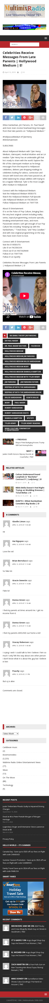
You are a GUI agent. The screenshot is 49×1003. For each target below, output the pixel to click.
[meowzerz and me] (6, 929)
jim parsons (10, 382)
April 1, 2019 (22, 482)
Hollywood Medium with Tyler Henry (22, 377)
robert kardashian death (17, 413)
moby (7, 402)
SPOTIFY (30, 418)
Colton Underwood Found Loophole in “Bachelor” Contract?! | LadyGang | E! (29, 477)
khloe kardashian (13, 397)
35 (36, 496)
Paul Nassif (20, 402)
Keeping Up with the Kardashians (20, 387)
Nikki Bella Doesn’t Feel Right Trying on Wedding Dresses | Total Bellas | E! (30, 490)
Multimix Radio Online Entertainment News (22, 762)
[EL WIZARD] (6, 956)
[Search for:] (24, 44)
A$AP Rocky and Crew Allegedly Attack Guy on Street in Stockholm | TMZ (28, 929)
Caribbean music (10, 747)
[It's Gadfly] (6, 944)
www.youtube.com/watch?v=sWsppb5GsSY (17, 429)
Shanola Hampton (13, 418)
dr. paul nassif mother (15, 346)
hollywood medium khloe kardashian (22, 361)
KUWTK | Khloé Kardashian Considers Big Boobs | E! (29, 502)
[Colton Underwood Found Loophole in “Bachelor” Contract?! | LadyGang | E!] (8, 476)
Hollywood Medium (14, 351)
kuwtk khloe (32, 397)
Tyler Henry (10, 423)
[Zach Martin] (6, 968)
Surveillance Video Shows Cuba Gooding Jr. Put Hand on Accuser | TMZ (27, 981)
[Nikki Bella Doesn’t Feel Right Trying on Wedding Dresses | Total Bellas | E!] (8, 489)
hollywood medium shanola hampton (23, 372)
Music (5, 770)
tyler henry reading (30, 423)
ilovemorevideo (9, 754)
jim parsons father (29, 382)
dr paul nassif (11, 341)
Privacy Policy (8, 839)
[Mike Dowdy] (6, 982)
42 (36, 507)
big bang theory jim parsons (23, 335)
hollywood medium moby (17, 366)
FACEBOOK (35, 346)
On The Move (9, 777)
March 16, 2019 (23, 496)
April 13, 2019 (10, 72)
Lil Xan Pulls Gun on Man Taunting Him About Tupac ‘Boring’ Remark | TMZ (28, 967)
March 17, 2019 (23, 507)
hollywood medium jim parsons (20, 356)
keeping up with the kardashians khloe (23, 392)
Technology (8, 785)
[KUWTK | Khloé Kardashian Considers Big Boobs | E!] (8, 503)
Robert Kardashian (14, 408)
